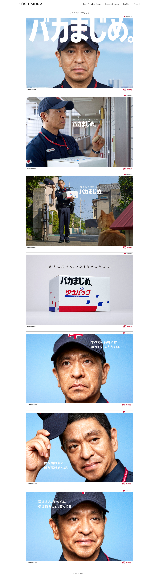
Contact (136, 4)
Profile (126, 4)
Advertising (96, 4)
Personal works (112, 4)
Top (84, 4)
